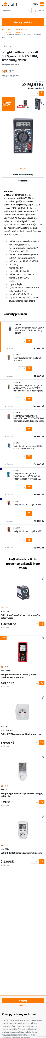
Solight (9, 29)
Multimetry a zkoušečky (14, 32)
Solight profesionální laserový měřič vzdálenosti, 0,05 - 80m (18, 676)
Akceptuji (23, 1001)
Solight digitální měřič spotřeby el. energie (21, 852)
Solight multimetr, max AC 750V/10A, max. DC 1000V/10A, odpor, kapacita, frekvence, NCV (27, 476)
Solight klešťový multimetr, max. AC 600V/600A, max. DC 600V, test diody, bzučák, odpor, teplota (28, 388)
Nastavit (23, 1005)
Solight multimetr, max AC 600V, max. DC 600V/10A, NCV (27, 447)
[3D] (42, 578)
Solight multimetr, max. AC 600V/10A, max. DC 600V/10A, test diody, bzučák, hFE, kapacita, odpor (28, 418)
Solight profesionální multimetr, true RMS (27, 359)
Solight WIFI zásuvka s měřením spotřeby (21, 734)
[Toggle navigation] (42, 4)
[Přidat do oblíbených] (10, 46)
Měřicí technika (21, 29)
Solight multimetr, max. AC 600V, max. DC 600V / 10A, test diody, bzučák (29, 330)
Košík (41, 10)
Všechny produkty (23, 22)
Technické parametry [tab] (23, 174)
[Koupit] (41, 93)
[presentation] (4, 104)
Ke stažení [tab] (23, 180)
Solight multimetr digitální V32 (27, 504)
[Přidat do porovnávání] (5, 46)
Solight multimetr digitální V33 (27, 531)
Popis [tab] (23, 168)
